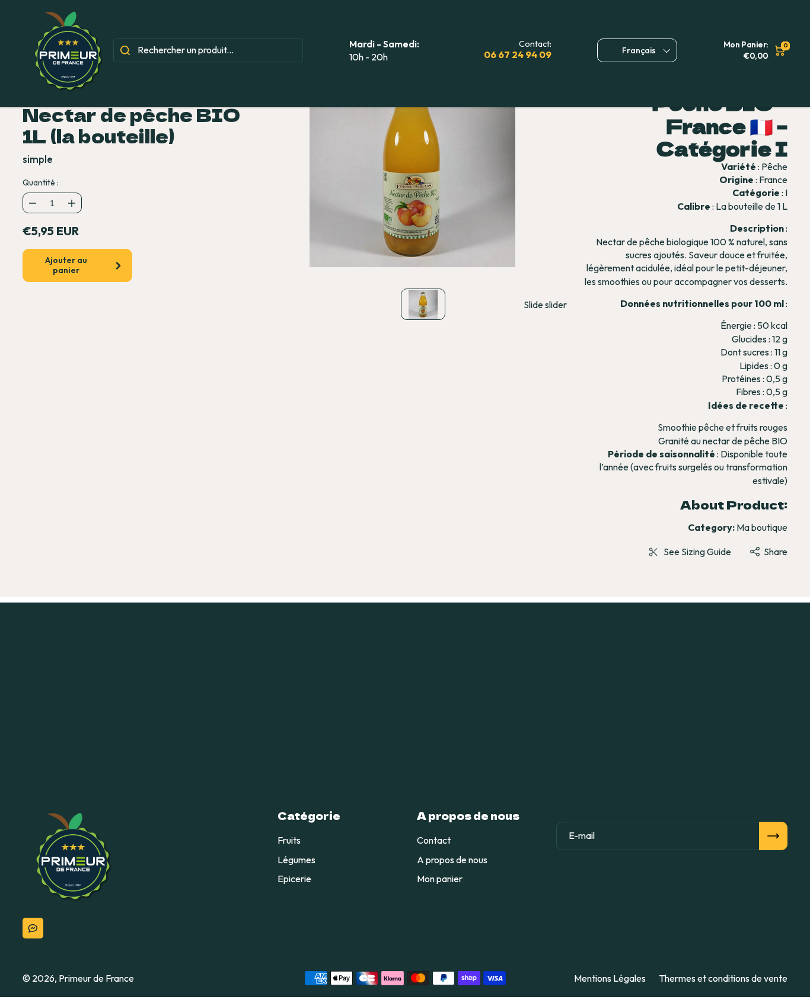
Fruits (289, 840)
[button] (768, 551)
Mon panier (440, 879)
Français (639, 50)
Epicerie (294, 879)
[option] (413, 167)
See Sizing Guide (697, 552)
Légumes (296, 860)
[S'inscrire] (773, 836)
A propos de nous (452, 860)
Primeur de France (96, 978)
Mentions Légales (610, 978)
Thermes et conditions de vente (723, 978)
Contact (434, 840)
